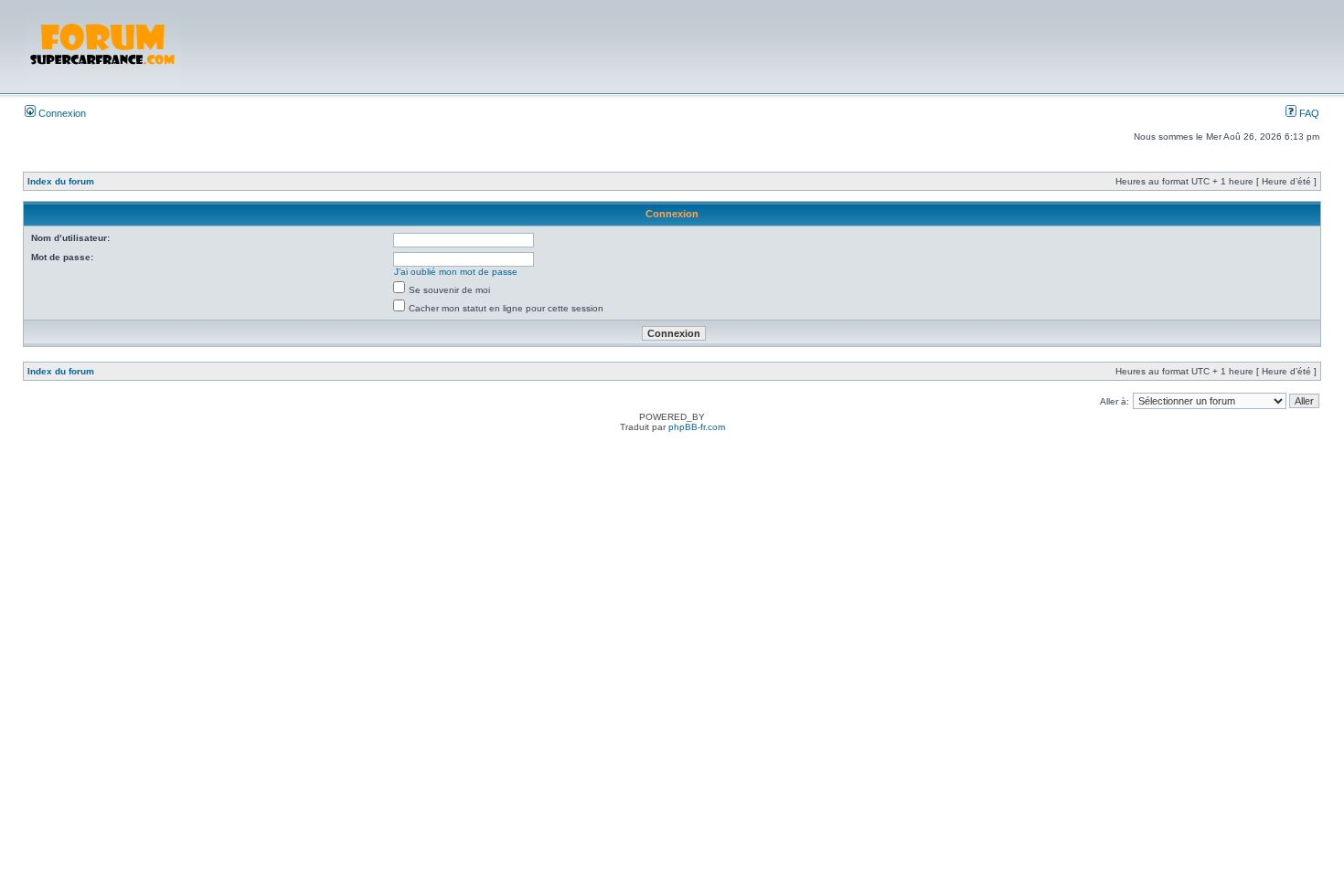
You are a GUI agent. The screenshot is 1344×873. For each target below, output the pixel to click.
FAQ (1307, 113)
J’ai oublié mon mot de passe (455, 272)
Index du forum (60, 181)
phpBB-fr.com (696, 427)
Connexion (61, 113)
